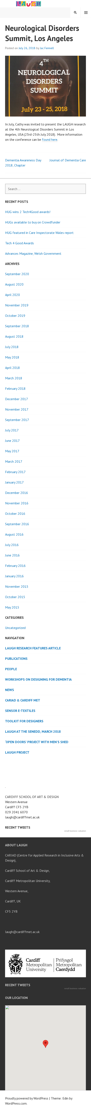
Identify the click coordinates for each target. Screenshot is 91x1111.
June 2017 (12, 440)
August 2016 (14, 534)
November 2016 (16, 503)
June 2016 (12, 555)
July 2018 (12, 347)
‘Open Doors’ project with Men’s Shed (36, 742)
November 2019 (16, 305)
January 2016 (14, 576)
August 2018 (14, 336)
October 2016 (15, 513)
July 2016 (12, 545)
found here (49, 139)
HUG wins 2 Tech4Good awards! (27, 212)
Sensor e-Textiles (20, 710)
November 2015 (16, 586)
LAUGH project (17, 752)
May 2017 (12, 451)
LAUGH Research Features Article (33, 648)
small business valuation (75, 831)
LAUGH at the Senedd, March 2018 (33, 731)
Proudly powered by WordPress (26, 1098)
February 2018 (15, 388)
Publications (16, 658)
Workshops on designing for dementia (38, 679)
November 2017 (16, 409)
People (11, 669)
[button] (45, 1044)
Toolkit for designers (24, 721)
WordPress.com (16, 1103)
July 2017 (12, 430)
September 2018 (17, 326)
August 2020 (14, 284)
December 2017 (16, 399)
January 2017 (14, 482)
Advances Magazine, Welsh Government (33, 253)
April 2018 (12, 368)
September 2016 (17, 524)
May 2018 (12, 357)
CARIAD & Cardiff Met (22, 700)
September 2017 (17, 420)
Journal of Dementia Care (68, 160)
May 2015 (12, 607)
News (9, 690)
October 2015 (15, 597)
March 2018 (13, 378)
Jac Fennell (47, 48)
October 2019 (15, 315)
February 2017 (15, 472)
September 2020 (17, 274)
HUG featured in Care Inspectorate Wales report (39, 232)
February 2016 (15, 565)
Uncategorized (15, 628)
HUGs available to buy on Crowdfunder (32, 222)
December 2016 (16, 493)
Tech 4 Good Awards (19, 243)
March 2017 (13, 461)
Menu (85, 12)
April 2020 (12, 295)
